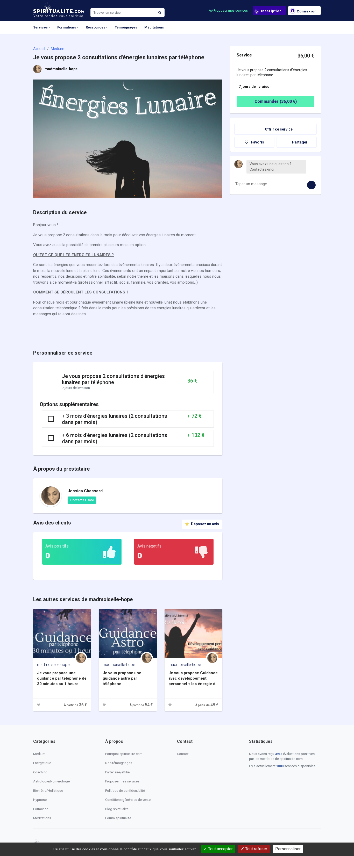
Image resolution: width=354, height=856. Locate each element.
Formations (66, 27)
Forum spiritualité (118, 818)
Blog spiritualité (117, 809)
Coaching (40, 772)
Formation (40, 809)
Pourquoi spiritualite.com (124, 754)
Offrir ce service (278, 129)
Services (40, 27)
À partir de (75, 705)
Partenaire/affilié (117, 772)
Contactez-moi (82, 500)
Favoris (257, 142)
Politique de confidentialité (125, 791)
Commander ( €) (275, 101)
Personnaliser (288, 848)
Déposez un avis (204, 524)
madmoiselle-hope (61, 69)
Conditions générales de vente (128, 800)
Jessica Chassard (85, 490)
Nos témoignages (118, 763)
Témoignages (126, 27)
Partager (299, 142)
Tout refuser (255, 848)
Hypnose (40, 800)
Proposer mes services (230, 10)
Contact (183, 754)
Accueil (39, 49)
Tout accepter (220, 848)
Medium (57, 49)
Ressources (95, 27)
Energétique (42, 763)
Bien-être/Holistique (48, 791)
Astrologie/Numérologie (51, 781)
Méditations (154, 27)
